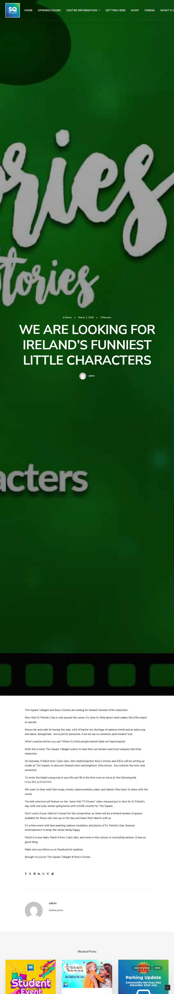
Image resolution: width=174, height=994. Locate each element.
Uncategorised (142, 968)
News (68, 317)
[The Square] (12, 10)
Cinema (149, 10)
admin (91, 375)
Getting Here (116, 10)
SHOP (135, 10)
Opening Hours (49, 10)
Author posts (56, 910)
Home (28, 10)
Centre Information (81, 10)
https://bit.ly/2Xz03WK (38, 782)
